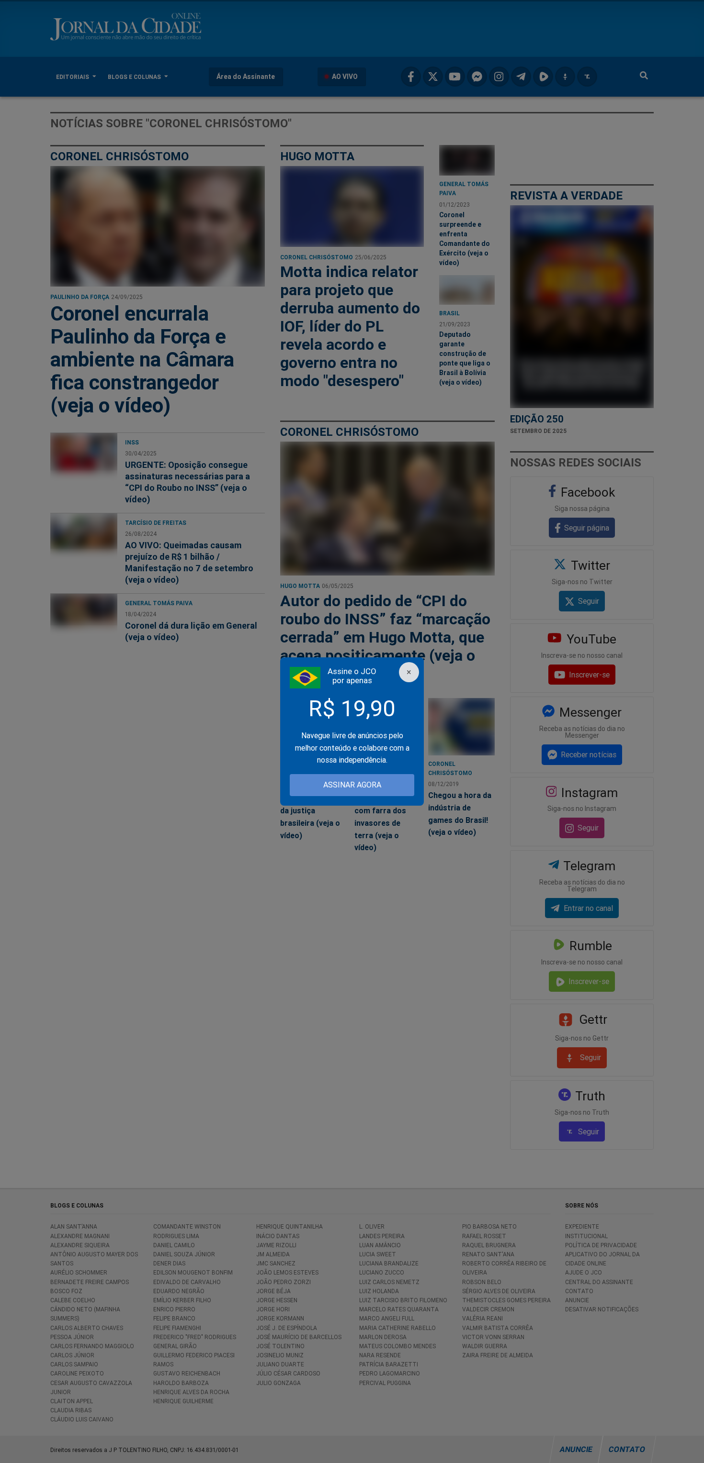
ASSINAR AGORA (352, 784)
